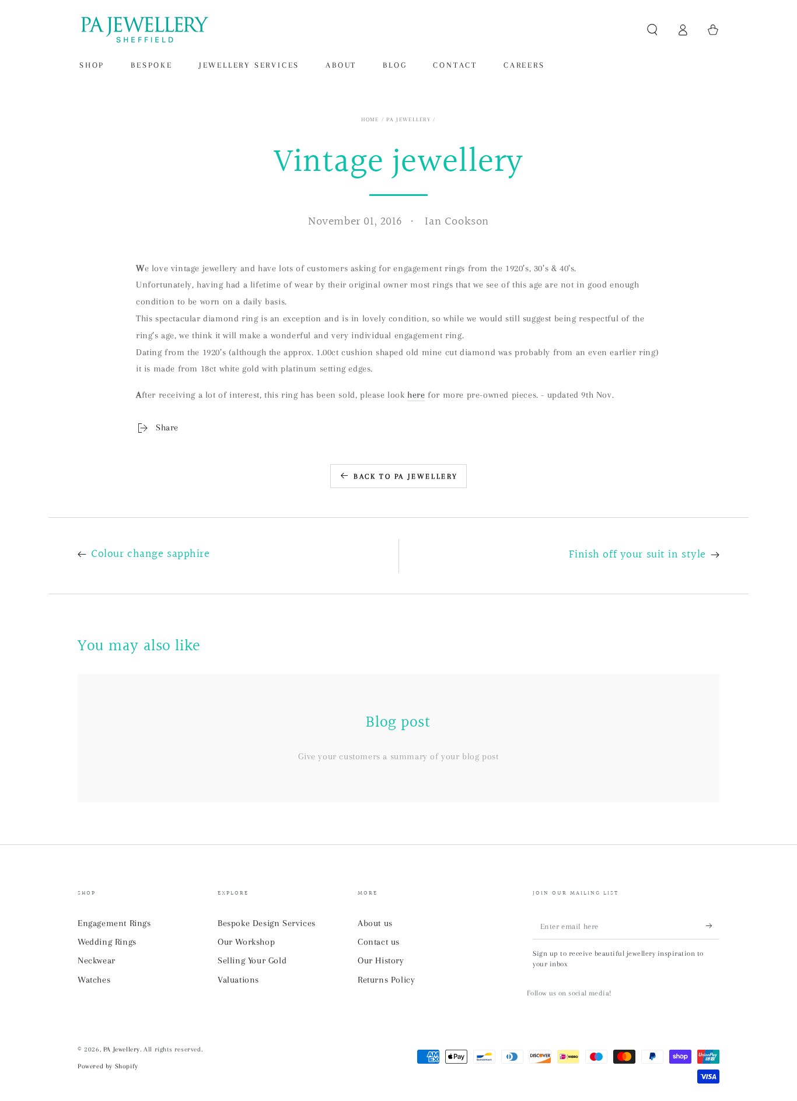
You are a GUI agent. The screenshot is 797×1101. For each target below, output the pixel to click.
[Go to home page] (143, 29)
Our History (381, 960)
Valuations (238, 979)
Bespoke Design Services (267, 923)
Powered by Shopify (108, 1066)
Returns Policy (386, 979)
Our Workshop (246, 942)
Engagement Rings (114, 923)
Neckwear (97, 960)
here (416, 395)
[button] (652, 30)
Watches (94, 979)
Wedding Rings (107, 942)
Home (370, 119)
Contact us (379, 942)
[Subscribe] (712, 926)
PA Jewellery (408, 119)
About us (375, 923)
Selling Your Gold (252, 960)
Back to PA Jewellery (406, 476)
